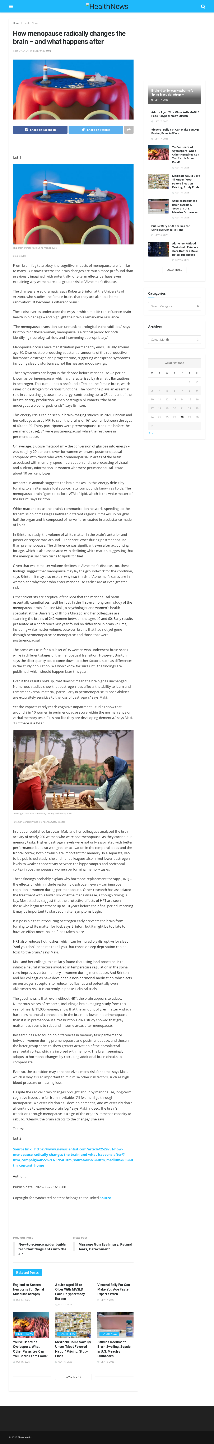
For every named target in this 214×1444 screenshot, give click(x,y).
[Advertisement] (73, 147)
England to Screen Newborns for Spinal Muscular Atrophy (28, 1289)
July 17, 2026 (22, 1299)
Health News (30, 23)
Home (16, 23)
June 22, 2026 (21, 51)
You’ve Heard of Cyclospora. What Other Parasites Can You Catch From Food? (185, 155)
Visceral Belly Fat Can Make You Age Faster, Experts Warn (113, 1289)
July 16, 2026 (22, 1361)
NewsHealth (25, 1437)
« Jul (151, 433)
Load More (73, 1376)
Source (105, 1198)
